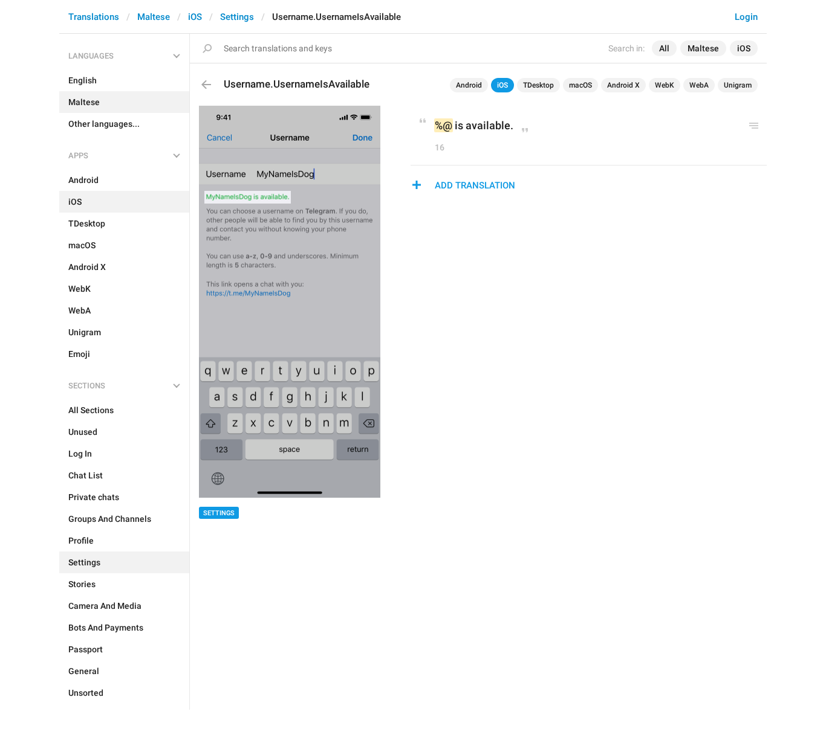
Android (469, 85)
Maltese (153, 16)
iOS (195, 16)
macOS (580, 85)
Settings (237, 16)
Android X (623, 85)
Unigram (738, 85)
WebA (699, 85)
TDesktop (538, 85)
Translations (93, 16)
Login (746, 16)
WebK (664, 85)
